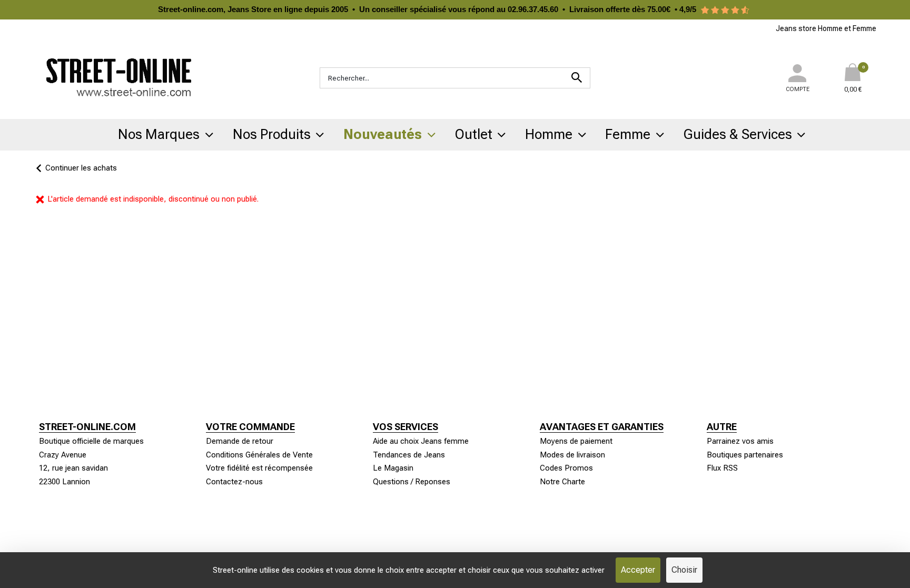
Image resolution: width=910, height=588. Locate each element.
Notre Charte (562, 481)
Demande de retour (239, 441)
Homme (548, 134)
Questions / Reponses (411, 481)
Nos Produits (272, 134)
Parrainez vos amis (740, 441)
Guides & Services (738, 134)
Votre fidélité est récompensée (259, 468)
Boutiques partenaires (745, 455)
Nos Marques (159, 134)
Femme (627, 134)
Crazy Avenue (62, 455)
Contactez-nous (234, 481)
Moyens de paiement (576, 441)
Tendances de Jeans (409, 455)
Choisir (684, 570)
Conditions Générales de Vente (259, 455)
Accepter (638, 570)
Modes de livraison (572, 455)
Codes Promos (566, 468)
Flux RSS (722, 468)
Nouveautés (382, 134)
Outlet (473, 134)
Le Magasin (393, 468)
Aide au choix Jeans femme (421, 441)
